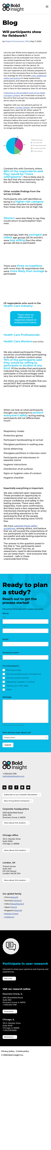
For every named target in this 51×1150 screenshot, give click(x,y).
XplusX (14, 897)
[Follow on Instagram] (10, 787)
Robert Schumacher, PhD (17, 41)
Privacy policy (7, 1051)
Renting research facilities (17, 678)
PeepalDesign (16, 904)
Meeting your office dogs (17, 686)
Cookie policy (22, 1051)
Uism (13, 907)
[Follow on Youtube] (28, 787)
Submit (8, 745)
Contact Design (22, 107)
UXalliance (9, 917)
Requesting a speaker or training (20, 682)
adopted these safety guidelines (20, 527)
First (4, 617)
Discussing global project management (23, 674)
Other (9, 690)
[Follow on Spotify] (22, 787)
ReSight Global (11, 914)
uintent (17, 900)
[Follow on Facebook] (16, 787)
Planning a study (13, 670)
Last (4, 626)
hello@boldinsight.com (13, 776)
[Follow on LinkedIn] (4, 787)
